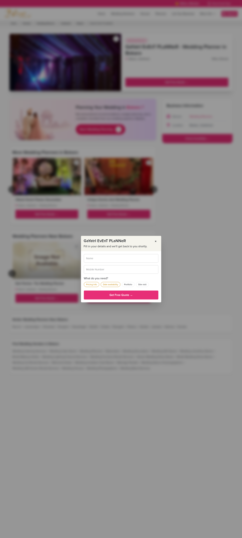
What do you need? (96, 278)
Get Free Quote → (121, 295)
